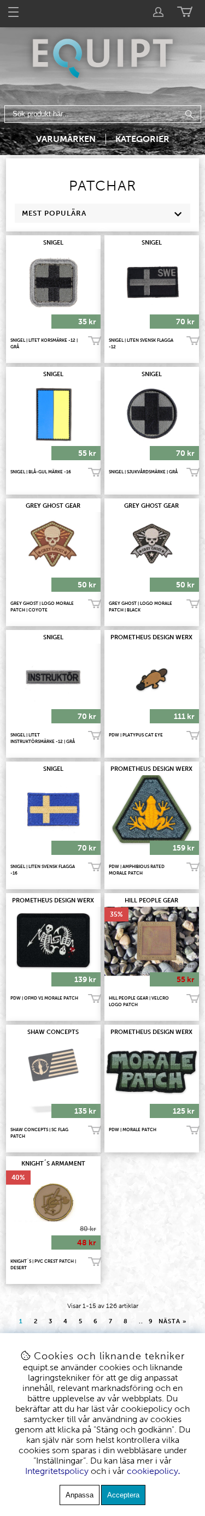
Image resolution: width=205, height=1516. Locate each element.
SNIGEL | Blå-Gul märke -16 (40, 471)
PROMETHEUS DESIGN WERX (151, 637)
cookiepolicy (152, 1471)
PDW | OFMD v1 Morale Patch (44, 998)
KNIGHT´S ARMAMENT (53, 1163)
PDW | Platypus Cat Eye (136, 735)
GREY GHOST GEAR (53, 505)
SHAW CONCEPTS (53, 1032)
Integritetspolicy (57, 1471)
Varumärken (66, 139)
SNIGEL (53, 242)
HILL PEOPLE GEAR (151, 900)
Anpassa (79, 1495)
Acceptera (123, 1495)
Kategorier (142, 139)
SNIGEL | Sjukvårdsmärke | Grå (143, 471)
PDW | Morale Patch (132, 1129)
